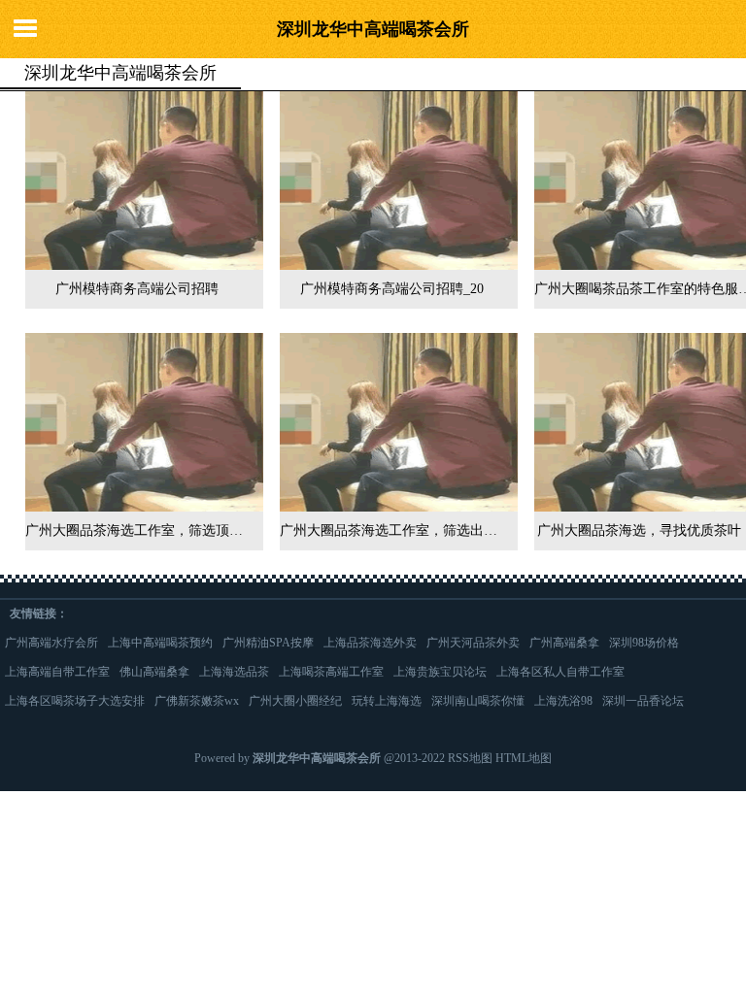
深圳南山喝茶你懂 (478, 701)
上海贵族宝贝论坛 (440, 672)
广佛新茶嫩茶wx (196, 701)
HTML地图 (523, 758)
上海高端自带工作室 (57, 672)
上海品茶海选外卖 (370, 642)
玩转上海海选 (387, 701)
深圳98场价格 (644, 642)
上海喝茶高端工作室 (331, 672)
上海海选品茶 (234, 672)
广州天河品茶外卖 (473, 642)
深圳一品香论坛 (643, 701)
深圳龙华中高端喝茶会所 (373, 29)
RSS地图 (470, 758)
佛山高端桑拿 (154, 672)
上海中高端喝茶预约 (160, 642)
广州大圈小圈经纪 (295, 701)
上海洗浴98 (563, 701)
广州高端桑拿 (564, 642)
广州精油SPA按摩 (268, 642)
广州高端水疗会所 (51, 642)
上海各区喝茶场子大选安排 (75, 701)
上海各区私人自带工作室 (560, 672)
